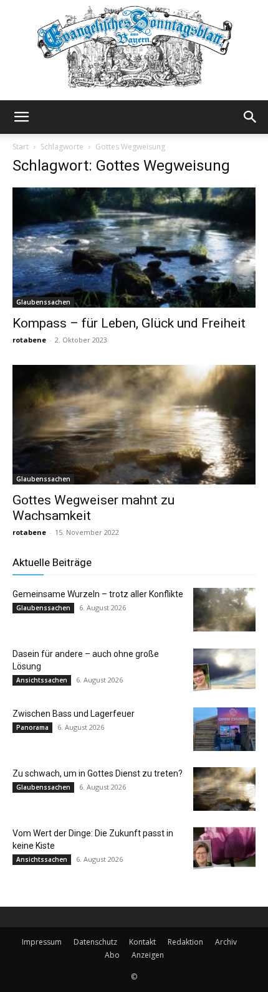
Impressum (42, 942)
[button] (21, 117)
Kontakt (142, 942)
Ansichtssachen (41, 680)
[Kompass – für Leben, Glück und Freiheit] (134, 247)
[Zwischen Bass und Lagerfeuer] (224, 729)
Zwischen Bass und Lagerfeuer (73, 714)
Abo (112, 955)
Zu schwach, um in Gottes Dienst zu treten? (97, 773)
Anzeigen (148, 955)
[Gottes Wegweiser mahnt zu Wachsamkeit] (134, 425)
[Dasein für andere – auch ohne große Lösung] (224, 669)
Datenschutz (95, 942)
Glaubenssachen (43, 302)
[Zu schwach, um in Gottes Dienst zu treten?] (224, 789)
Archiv (226, 942)
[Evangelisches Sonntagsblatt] (134, 50)
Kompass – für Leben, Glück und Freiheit (129, 323)
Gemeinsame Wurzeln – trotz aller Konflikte (97, 594)
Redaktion (185, 942)
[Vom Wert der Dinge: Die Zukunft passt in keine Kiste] (224, 849)
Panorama (32, 727)
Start (20, 146)
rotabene (29, 339)
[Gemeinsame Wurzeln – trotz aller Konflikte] (224, 609)
